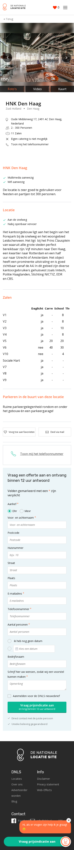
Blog (14, 801)
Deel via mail (57, 432)
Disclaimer (43, 778)
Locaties (16, 778)
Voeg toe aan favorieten (22, 432)
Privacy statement (48, 784)
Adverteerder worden (19, 792)
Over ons (17, 784)
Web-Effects (44, 790)
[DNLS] (14, 7)
